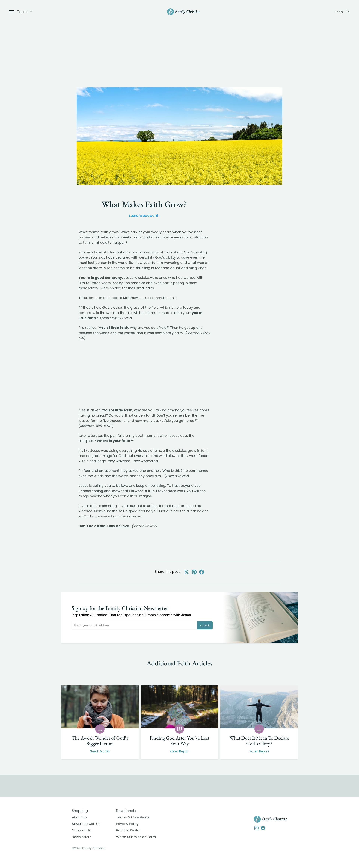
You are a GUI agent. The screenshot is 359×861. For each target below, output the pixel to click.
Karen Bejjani (179, 751)
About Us (79, 817)
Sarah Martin (100, 751)
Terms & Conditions (132, 817)
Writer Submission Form (136, 836)
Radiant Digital (128, 830)
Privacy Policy (127, 823)
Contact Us (81, 830)
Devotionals (126, 810)
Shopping (80, 810)
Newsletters (81, 836)
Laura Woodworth (144, 215)
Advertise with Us (86, 823)
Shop (338, 12)
